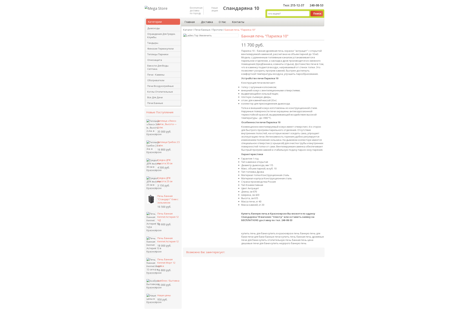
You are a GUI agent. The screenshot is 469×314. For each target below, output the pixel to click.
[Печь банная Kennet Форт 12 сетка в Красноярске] (151, 266)
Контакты (238, 22)
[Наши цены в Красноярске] (151, 299)
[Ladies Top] (191, 35)
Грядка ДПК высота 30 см (164, 161)
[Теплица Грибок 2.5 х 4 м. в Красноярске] (151, 147)
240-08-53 (316, 5)
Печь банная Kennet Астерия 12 (168, 239)
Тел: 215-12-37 (293, 5)
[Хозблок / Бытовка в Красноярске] (151, 284)
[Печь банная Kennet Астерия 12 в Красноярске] (151, 244)
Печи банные (202, 29)
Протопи (217, 29)
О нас (222, 22)
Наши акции (214, 9)
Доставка (207, 22)
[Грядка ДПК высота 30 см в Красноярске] (151, 165)
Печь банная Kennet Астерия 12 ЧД (168, 217)
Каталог (188, 29)
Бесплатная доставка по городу (196, 10)
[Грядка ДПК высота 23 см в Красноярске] (151, 183)
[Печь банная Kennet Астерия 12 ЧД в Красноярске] (151, 222)
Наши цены (164, 295)
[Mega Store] (156, 8)
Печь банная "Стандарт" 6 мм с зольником (167, 199)
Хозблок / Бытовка (168, 280)
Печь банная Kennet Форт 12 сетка (166, 263)
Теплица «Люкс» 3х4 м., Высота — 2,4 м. (167, 124)
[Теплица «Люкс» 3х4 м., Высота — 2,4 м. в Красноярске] (151, 127)
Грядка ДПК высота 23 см (164, 179)
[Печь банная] (151, 199)
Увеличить (205, 35)
